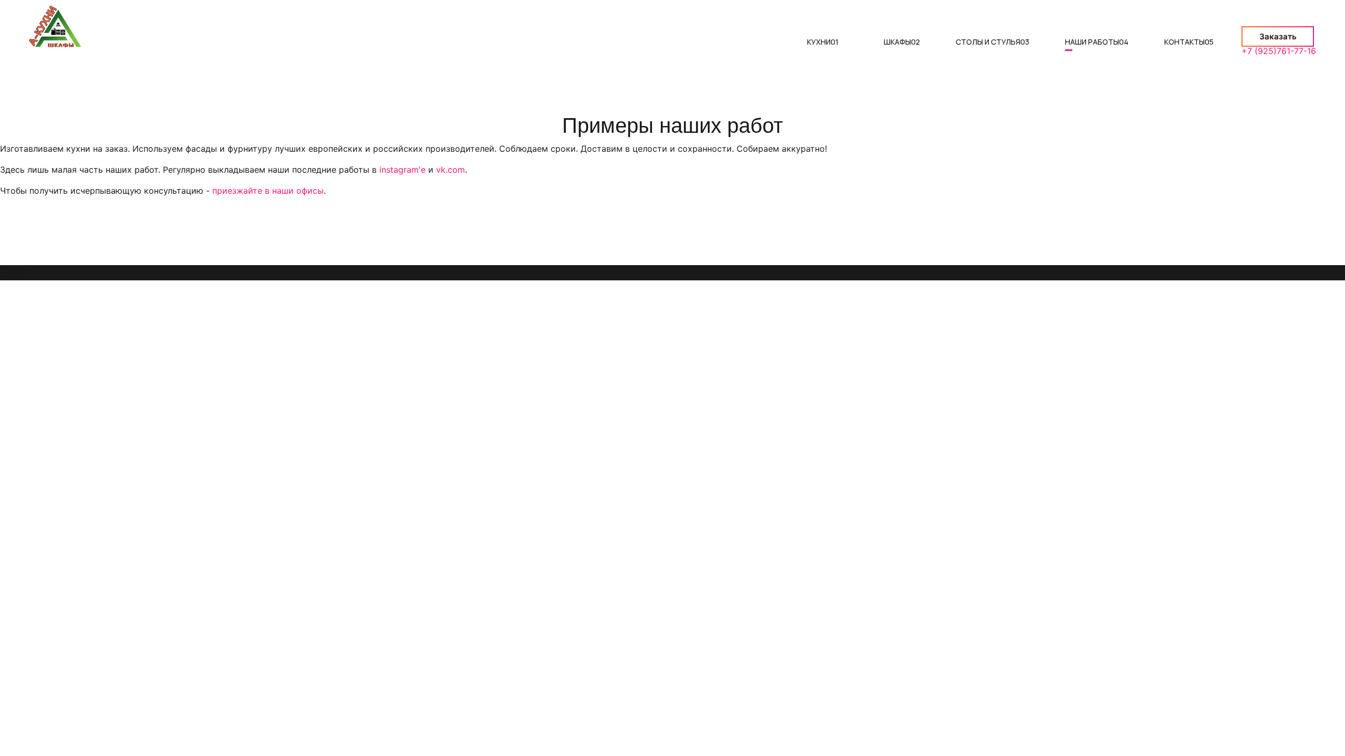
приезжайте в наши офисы (268, 190)
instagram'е (402, 169)
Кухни (823, 42)
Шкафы (902, 42)
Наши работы (1097, 42)
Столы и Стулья (992, 42)
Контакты (1189, 42)
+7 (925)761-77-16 (1278, 51)
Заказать (1278, 36)
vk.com (450, 169)
